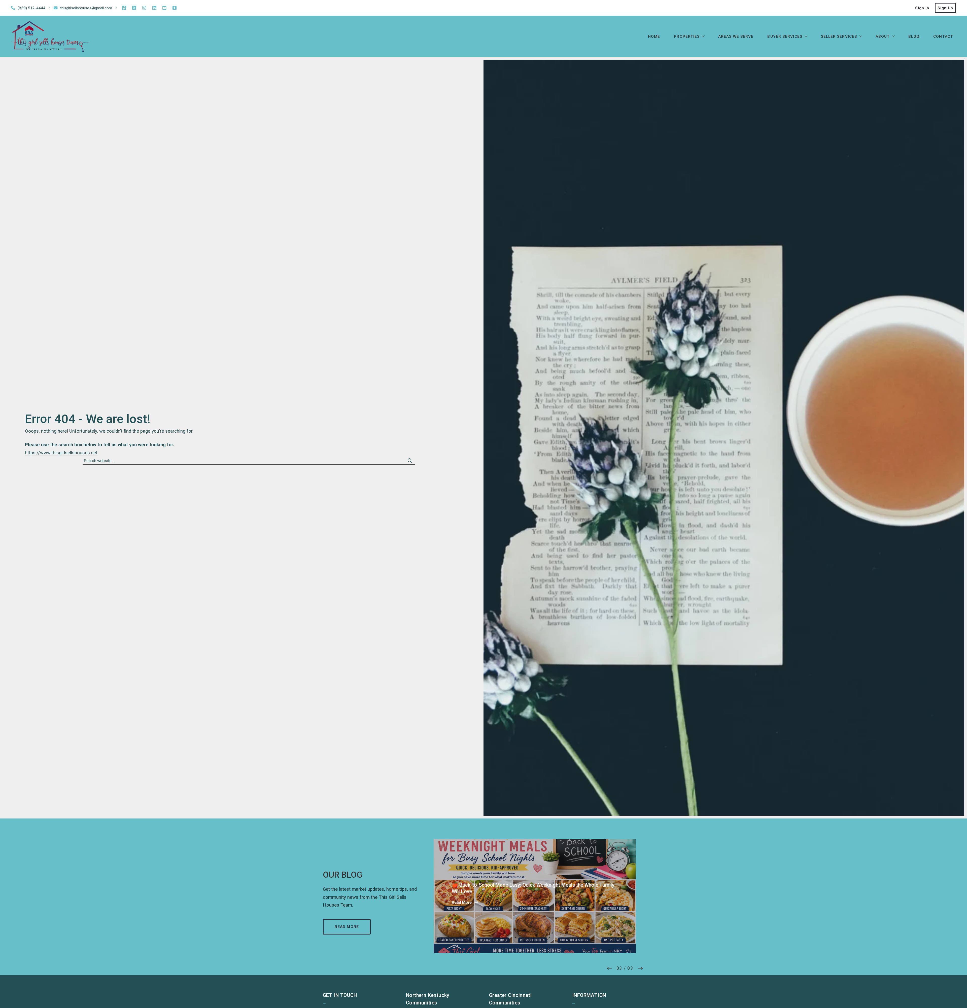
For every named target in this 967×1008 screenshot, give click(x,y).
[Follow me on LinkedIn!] (154, 8)
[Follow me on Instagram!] (144, 8)
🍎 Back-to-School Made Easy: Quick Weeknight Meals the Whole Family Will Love (533, 873)
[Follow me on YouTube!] (164, 8)
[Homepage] (50, 36)
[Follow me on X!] (134, 8)
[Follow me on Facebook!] (124, 8)
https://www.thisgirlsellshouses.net (61, 453)
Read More (462, 902)
